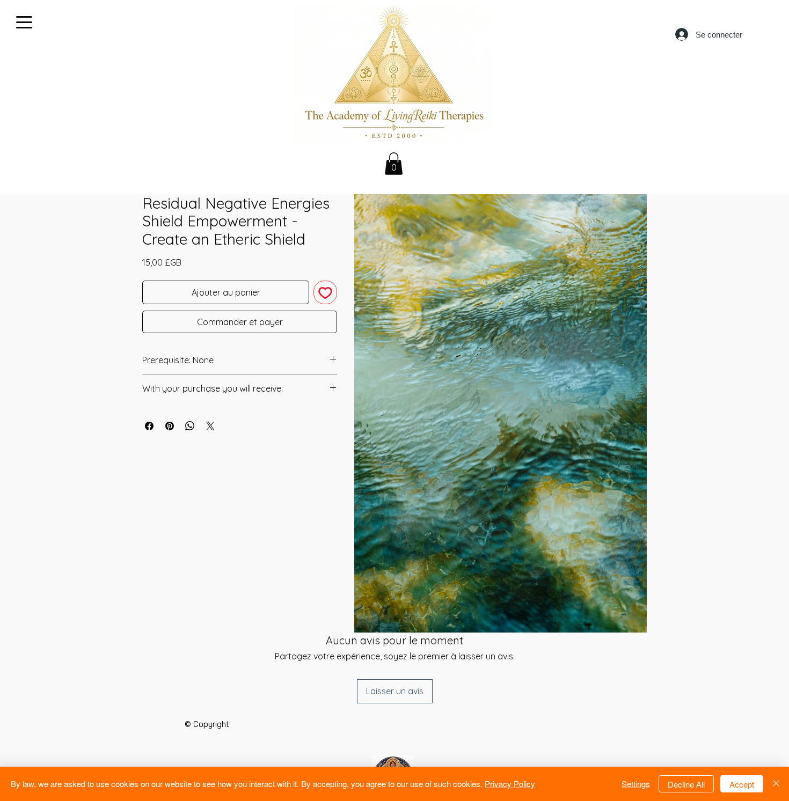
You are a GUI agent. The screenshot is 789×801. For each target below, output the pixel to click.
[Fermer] (776, 783)
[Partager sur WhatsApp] (190, 426)
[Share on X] (210, 426)
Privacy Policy (510, 783)
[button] (393, 163)
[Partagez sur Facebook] (149, 426)
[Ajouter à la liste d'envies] (325, 292)
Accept (741, 784)
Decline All (686, 784)
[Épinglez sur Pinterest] (169, 426)
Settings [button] (636, 783)
